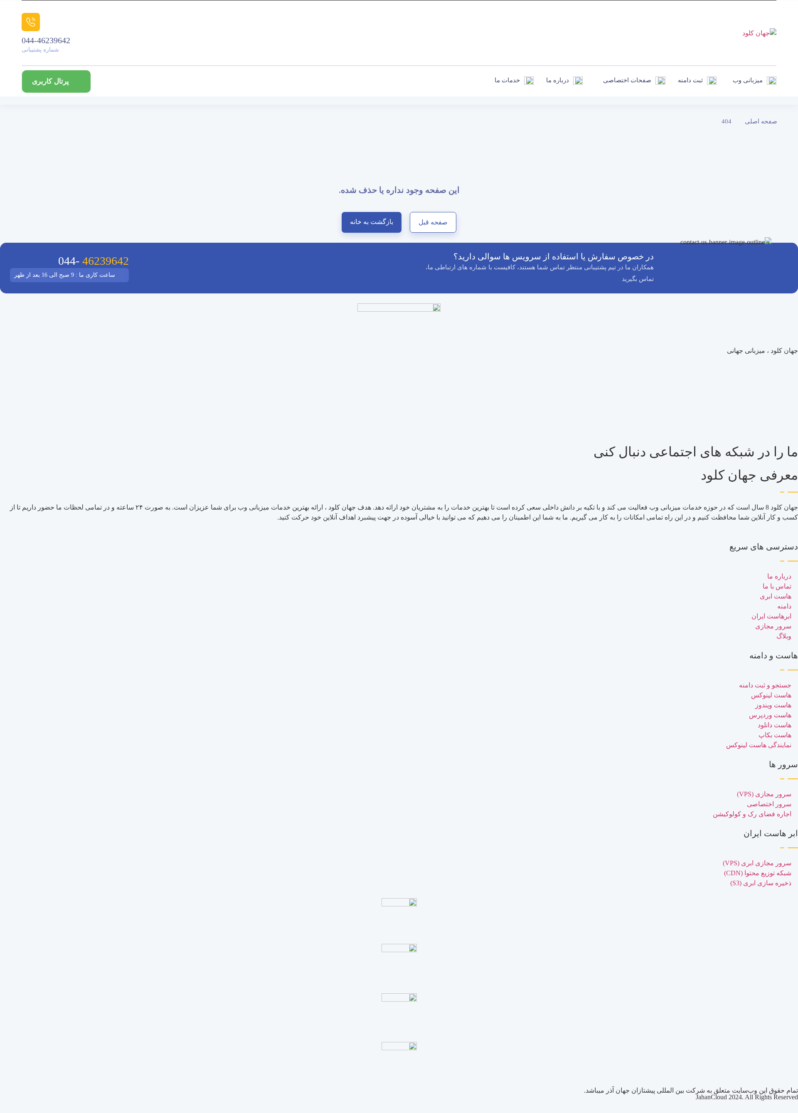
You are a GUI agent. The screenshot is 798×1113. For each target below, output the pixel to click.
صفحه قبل (433, 222)
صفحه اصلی (761, 121)
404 (727, 121)
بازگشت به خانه (371, 221)
